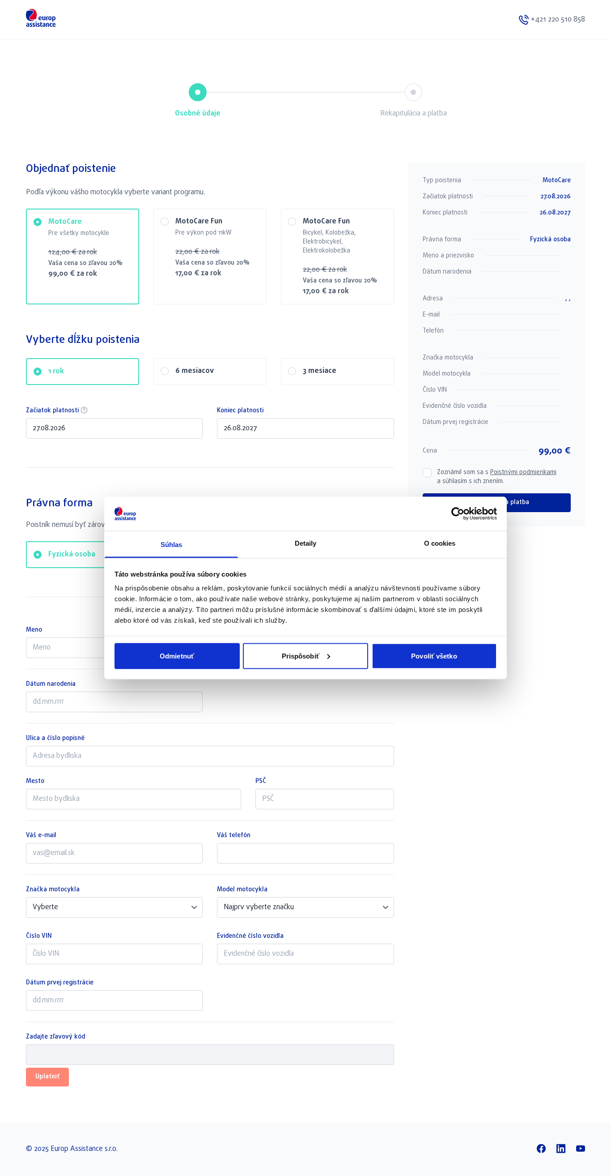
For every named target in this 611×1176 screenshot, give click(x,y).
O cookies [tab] (440, 543)
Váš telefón (233, 835)
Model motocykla (242, 889)
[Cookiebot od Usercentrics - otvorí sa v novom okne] (458, 513)
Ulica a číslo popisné (55, 738)
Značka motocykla (53, 889)
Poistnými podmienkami (523, 472)
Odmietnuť (177, 655)
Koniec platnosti (240, 410)
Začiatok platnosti (114, 410)
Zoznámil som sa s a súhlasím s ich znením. (496, 477)
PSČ (260, 781)
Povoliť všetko (434, 655)
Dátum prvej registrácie (59, 983)
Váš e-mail (41, 835)
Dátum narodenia (51, 684)
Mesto (35, 781)
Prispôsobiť (300, 655)
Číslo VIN (39, 936)
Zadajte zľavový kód (55, 1037)
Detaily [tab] (306, 543)
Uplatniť (47, 1077)
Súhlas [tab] (171, 544)
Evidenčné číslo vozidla (250, 936)
